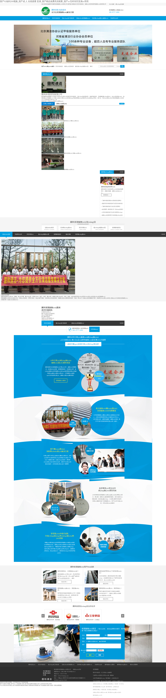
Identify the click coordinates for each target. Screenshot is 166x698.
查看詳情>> (4, 299)
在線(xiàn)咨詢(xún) (13, 299)
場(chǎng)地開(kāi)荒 (99, 228)
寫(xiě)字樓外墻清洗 (47, 315)
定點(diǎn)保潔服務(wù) (83, 18)
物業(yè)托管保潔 (69, 66)
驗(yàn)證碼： (83, 651)
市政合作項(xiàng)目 (47, 319)
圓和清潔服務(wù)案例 (51, 307)
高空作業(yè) (83, 228)
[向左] (43, 616)
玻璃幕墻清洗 (116, 228)
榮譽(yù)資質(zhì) (61, 103)
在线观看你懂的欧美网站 (21, 685)
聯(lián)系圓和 (72, 22)
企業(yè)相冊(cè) (48, 103)
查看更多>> (106, 195)
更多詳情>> (45, 101)
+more (121, 172)
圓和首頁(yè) (46, 18)
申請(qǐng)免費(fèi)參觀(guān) (55, 101)
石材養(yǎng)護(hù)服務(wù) (100, 18)
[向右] (122, 616)
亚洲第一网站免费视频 (55, 685)
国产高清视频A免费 (44, 685)
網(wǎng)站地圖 (120, 4)
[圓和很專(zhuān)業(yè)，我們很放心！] (91, 594)
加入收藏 (111, 4)
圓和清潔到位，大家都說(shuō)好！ (68, 571)
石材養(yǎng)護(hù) (66, 228)
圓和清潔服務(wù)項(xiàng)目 (83, 222)
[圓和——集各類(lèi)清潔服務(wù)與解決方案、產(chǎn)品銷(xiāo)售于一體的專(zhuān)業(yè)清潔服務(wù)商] (83, 44)
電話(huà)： (105, 636)
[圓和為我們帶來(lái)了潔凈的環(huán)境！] (91, 577)
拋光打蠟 (68, 234)
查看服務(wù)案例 (61, 380)
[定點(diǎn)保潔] (38, 294)
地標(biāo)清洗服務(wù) (48, 318)
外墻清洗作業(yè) (46, 312)
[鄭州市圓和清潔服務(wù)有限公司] (46, 15)
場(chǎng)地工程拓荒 (68, 18)
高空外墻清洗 (56, 18)
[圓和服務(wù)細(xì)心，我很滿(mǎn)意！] (49, 594)
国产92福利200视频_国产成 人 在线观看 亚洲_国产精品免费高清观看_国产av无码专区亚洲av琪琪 (44, 1)
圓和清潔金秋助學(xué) (108, 186)
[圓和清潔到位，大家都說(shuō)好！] (49, 577)
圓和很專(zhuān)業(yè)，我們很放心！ (110, 588)
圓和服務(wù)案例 (48, 22)
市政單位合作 (114, 18)
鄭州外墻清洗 (96, 672)
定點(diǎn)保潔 (49, 228)
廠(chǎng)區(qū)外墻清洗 (48, 313)
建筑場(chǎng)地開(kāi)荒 (81, 66)
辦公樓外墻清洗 (46, 316)
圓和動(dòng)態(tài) (60, 22)
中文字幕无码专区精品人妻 (7, 685)
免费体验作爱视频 (33, 685)
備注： (84, 644)
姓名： (84, 635)
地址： (84, 638)
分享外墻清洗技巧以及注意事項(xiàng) (112, 212)
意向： (84, 641)
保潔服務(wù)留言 (89, 629)
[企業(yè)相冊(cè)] (121, 103)
